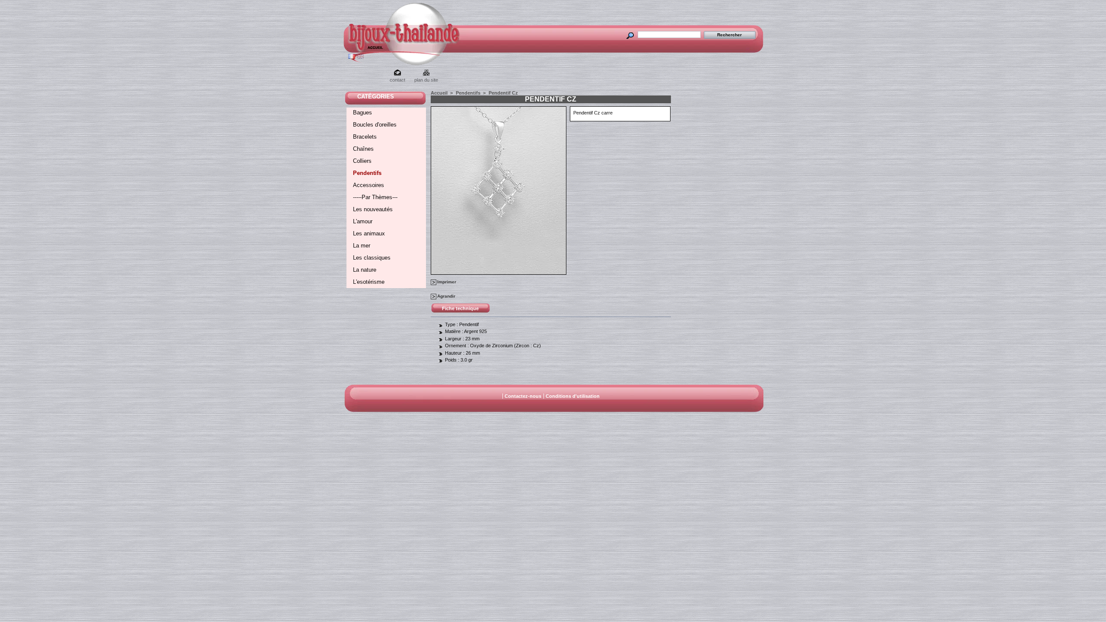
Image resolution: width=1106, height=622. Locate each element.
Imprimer (446, 281)
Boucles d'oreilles (375, 124)
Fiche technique (460, 308)
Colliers (362, 161)
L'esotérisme (369, 282)
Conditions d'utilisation (573, 396)
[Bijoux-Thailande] (366, 49)
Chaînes (363, 149)
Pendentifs (367, 173)
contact (397, 80)
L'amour (362, 221)
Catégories (375, 96)
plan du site (426, 80)
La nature (364, 270)
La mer (361, 245)
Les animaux (369, 233)
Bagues (362, 112)
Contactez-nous (523, 396)
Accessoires (368, 185)
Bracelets (365, 136)
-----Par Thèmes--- (375, 197)
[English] (360, 57)
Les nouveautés (373, 209)
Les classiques (372, 257)
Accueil (439, 92)
